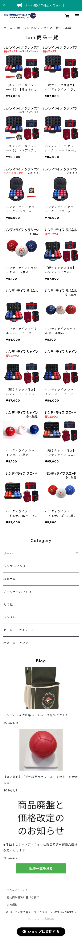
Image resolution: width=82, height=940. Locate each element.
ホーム (8, 28)
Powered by (36, 919)
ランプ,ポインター (16, 566)
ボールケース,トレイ (17, 592)
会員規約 (12, 904)
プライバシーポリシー (20, 890)
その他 (8, 604)
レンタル (9, 617)
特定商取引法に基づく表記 (23, 897)
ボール (21, 28)
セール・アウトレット (18, 630)
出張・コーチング (15, 643)
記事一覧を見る (41, 868)
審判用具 (9, 579)
